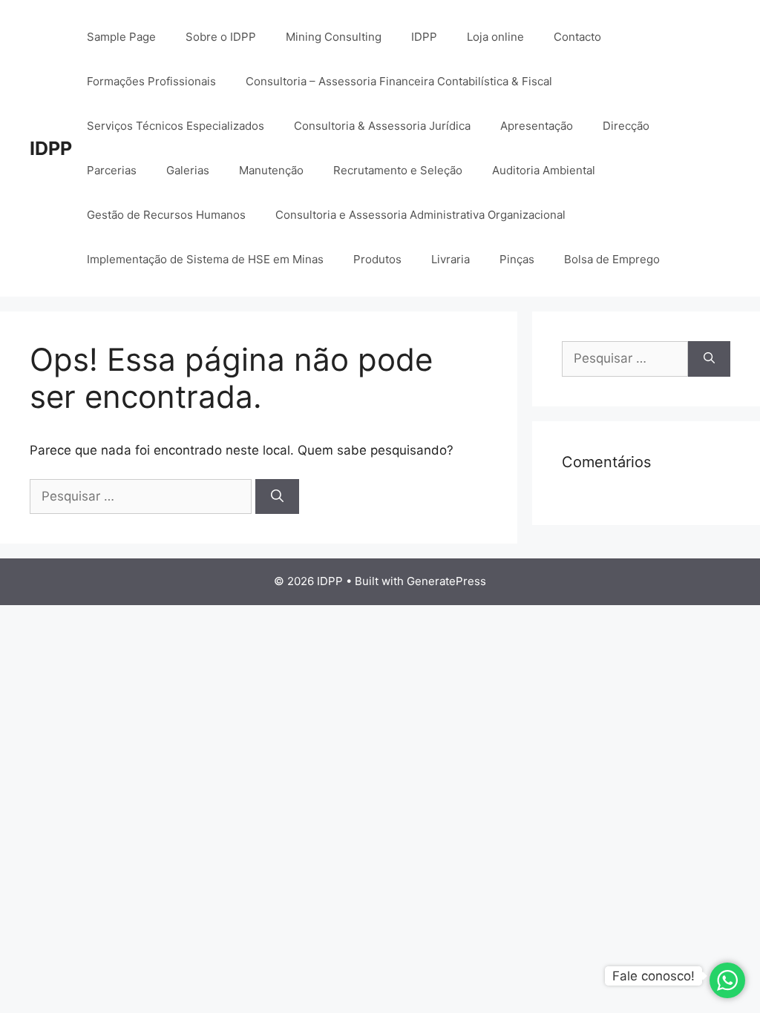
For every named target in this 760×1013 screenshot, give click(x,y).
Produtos (377, 259)
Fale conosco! (653, 976)
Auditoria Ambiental (543, 170)
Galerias (187, 170)
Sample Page (121, 37)
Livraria (450, 259)
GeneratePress (446, 581)
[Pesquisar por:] (142, 496)
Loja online (495, 37)
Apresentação (536, 126)
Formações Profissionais (151, 81)
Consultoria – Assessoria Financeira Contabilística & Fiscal (399, 81)
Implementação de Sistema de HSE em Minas (205, 259)
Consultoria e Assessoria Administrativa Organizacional (420, 215)
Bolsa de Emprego (612, 259)
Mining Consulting (333, 37)
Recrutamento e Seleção (397, 170)
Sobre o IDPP (221, 37)
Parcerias (112, 170)
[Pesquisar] (277, 497)
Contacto (577, 37)
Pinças (516, 259)
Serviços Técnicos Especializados (175, 126)
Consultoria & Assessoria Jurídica (382, 126)
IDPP (51, 148)
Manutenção (271, 170)
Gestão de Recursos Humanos (166, 215)
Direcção (626, 126)
